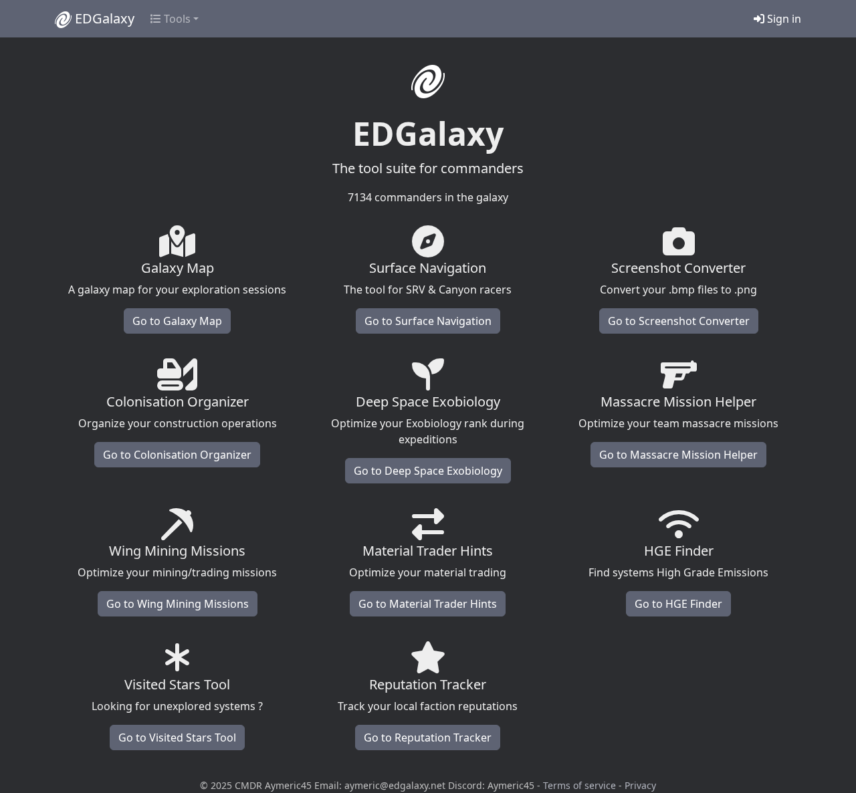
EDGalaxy (103, 18)
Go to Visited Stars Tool (177, 737)
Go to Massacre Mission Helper (678, 454)
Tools (176, 18)
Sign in (782, 18)
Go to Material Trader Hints (427, 603)
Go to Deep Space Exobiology (428, 470)
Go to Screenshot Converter (679, 321)
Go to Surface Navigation (428, 321)
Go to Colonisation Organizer (177, 454)
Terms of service (579, 785)
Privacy (640, 785)
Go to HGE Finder (678, 603)
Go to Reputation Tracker (428, 737)
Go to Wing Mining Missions (177, 603)
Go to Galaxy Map (177, 321)
